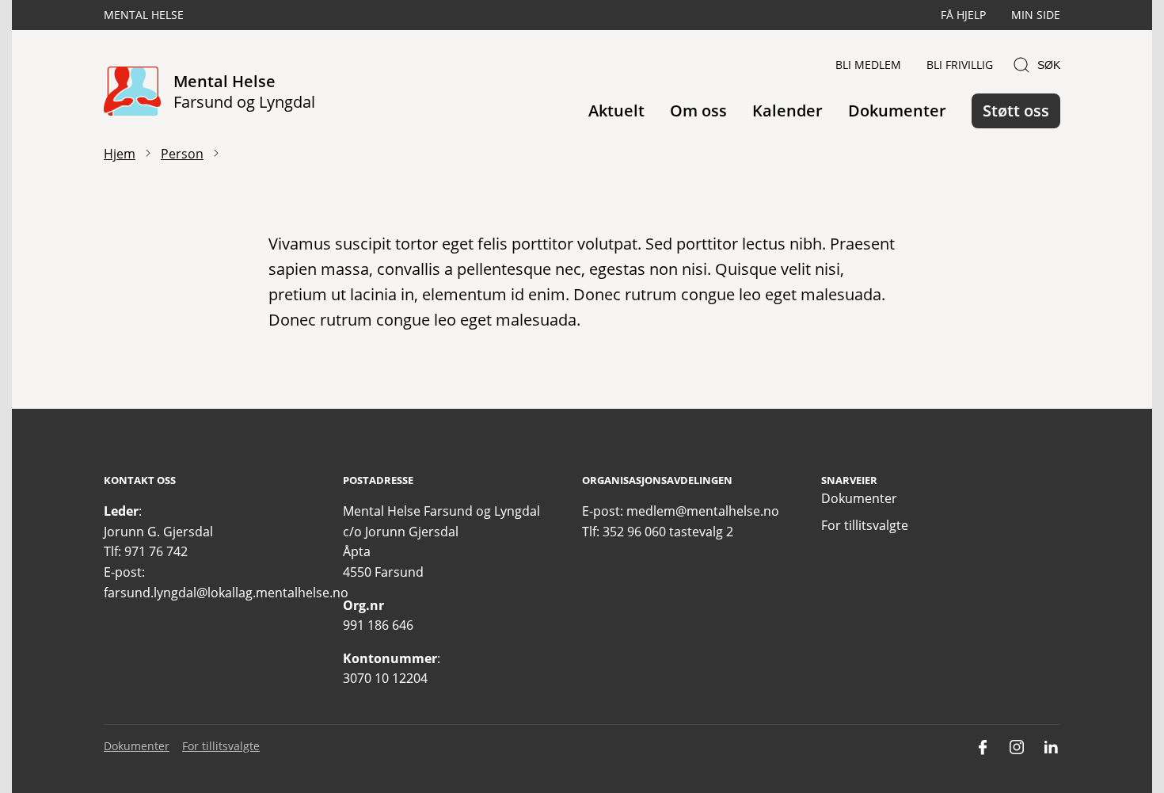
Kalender (787, 110)
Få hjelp (963, 14)
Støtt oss (1016, 110)
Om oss (698, 110)
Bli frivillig (959, 64)
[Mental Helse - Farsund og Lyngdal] (132, 92)
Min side (1035, 14)
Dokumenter (897, 110)
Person (182, 153)
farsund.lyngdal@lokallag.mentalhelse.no (226, 592)
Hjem (119, 153)
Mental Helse (144, 14)
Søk (1048, 65)
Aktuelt (616, 110)
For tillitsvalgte (864, 525)
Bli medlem (868, 64)
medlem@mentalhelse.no (702, 511)
